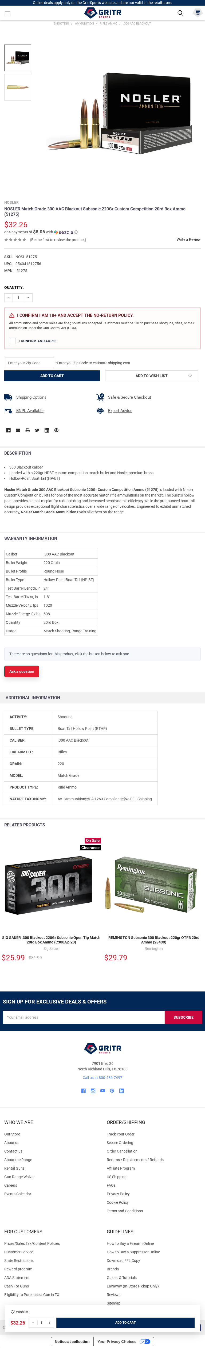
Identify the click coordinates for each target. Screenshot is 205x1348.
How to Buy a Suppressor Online (133, 1252)
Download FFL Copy (123, 1260)
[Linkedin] (47, 430)
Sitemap (113, 1303)
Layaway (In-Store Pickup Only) (133, 1286)
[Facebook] (8, 430)
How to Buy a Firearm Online (130, 1243)
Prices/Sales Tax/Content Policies (32, 1243)
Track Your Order (121, 1134)
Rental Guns (14, 1168)
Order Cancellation (122, 1151)
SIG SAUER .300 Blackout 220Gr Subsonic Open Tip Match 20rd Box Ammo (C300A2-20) (51, 940)
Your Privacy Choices (116, 1341)
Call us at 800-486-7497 (102, 1077)
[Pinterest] (56, 430)
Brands (113, 1269)
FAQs (111, 1185)
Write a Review (189, 239)
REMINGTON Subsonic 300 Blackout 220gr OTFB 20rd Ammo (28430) (153, 940)
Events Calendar (17, 1194)
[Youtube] (102, 1091)
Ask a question (21, 671)
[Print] (27, 430)
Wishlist (22, 1312)
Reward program (18, 1269)
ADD (119, 1323)
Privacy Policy (154, 1194)
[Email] (18, 430)
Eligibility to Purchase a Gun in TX (31, 1295)
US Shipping (117, 1177)
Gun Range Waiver (19, 1177)
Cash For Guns (16, 1286)
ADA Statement (17, 1277)
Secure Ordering (120, 1143)
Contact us (13, 1151)
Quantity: (14, 287)
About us (11, 1143)
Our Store (12, 1134)
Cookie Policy (154, 1202)
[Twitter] (37, 430)
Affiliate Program (121, 1168)
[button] (41, 232)
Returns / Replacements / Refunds (135, 1160)
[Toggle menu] (7, 13)
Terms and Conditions (154, 1211)
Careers (10, 1185)
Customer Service (18, 1252)
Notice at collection (72, 1341)
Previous (188, 825)
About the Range (18, 1160)
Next (199, 825)
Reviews (113, 1295)
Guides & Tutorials (122, 1277)
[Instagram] (93, 1091)
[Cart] (198, 12)
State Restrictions (19, 1260)
